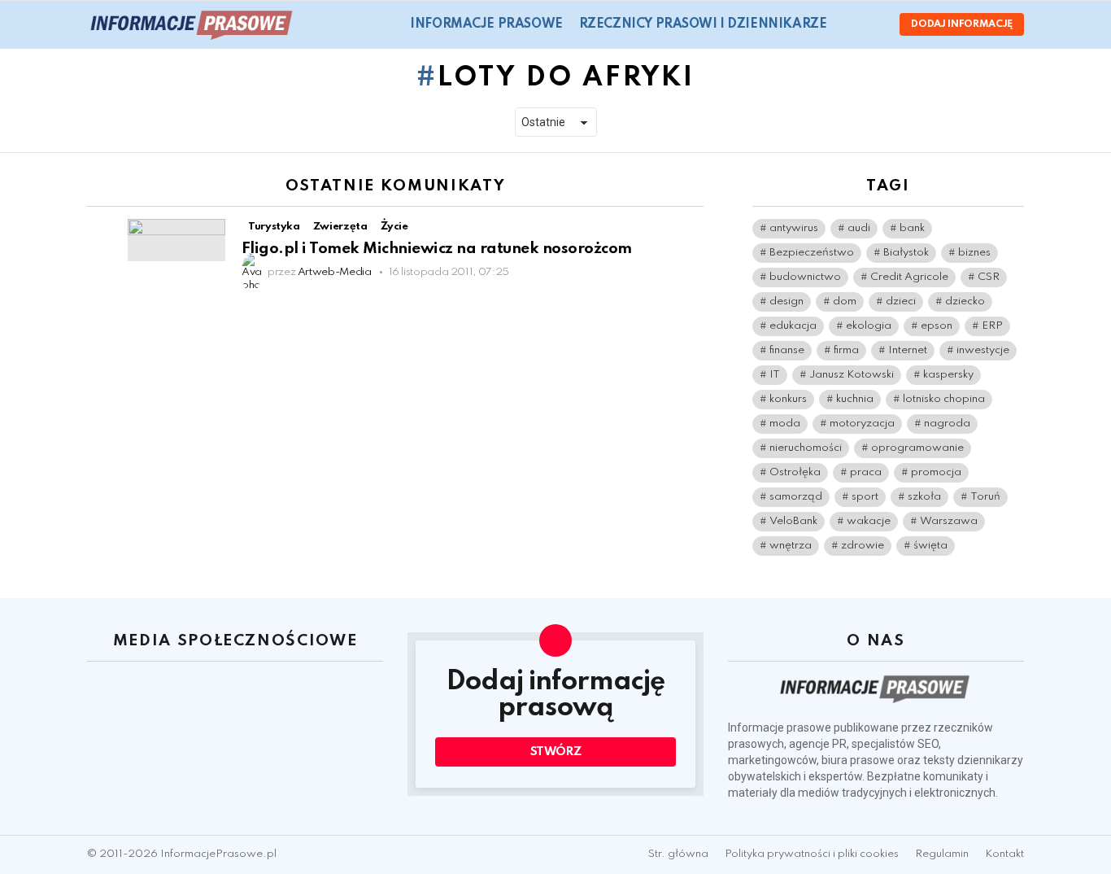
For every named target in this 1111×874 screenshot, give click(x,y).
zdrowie (862, 545)
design (786, 301)
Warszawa (949, 521)
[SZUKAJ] (849, 24)
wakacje (869, 521)
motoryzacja (862, 423)
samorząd (795, 497)
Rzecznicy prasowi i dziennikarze (703, 24)
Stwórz (556, 752)
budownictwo (805, 277)
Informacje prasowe (486, 24)
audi (858, 228)
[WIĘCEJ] (690, 228)
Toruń (985, 497)
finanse (786, 350)
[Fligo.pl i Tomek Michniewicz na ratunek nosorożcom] (176, 239)
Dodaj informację (962, 24)
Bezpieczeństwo (811, 252)
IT (774, 374)
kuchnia (855, 399)
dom (844, 301)
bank (912, 228)
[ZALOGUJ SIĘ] (873, 24)
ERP (992, 326)
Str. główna (678, 854)
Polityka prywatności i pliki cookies (812, 854)
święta (930, 545)
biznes (974, 252)
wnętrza (790, 545)
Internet (907, 350)
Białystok (906, 252)
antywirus (793, 228)
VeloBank (793, 521)
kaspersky (948, 374)
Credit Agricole (909, 277)
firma (846, 350)
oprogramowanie (917, 448)
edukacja (793, 326)
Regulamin (942, 854)
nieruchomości (805, 448)
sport (865, 497)
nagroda (947, 423)
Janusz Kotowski (851, 374)
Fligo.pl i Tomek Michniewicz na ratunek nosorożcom (437, 248)
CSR (989, 277)
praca (866, 472)
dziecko (965, 301)
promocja (936, 472)
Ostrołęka (795, 472)
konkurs (788, 399)
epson (936, 326)
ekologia (868, 326)
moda (784, 423)
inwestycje (982, 350)
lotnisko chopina (944, 399)
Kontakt (1004, 854)
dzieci (901, 301)
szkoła (924, 497)
